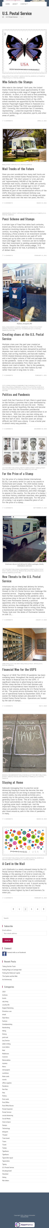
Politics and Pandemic (16, 394)
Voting (12, 330)
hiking (31, 385)
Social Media (22, 389)
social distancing (9, 389)
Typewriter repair (7, 1158)
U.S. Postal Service (17, 78)
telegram (5, 1132)
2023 (3, 992)
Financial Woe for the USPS (19, 669)
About (15, 4)
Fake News (5, 1018)
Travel (31, 776)
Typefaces (5, 1151)
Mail (3, 76)
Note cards (25, 468)
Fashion (4, 1021)
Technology (26, 329)
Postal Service (31, 76)
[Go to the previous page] (13, 909)
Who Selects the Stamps (17, 82)
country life (5, 1005)
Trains (4, 1142)
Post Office (11, 164)
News (18, 327)
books (4, 775)
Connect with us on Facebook (16, 952)
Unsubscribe (24, 1217)
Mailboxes (11, 327)
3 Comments (8, 819)
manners (5, 1057)
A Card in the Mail (13, 863)
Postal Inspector (20, 571)
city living (6, 385)
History (4, 1034)
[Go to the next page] (43, 909)
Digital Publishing (7, 1008)
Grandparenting (15, 775)
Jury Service (6, 1041)
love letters (6, 1047)
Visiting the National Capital (11, 973)
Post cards (19, 76)
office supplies (7, 1083)
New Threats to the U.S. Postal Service (21, 578)
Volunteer (5, 1174)
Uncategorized (7, 1171)
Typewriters (6, 1161)
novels (4, 1080)
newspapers (6, 213)
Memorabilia (6, 1060)
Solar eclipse (6, 1122)
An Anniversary (7, 980)
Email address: (7, 930)
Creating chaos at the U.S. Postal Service (23, 336)
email (14, 385)
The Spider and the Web (9, 976)
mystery (4, 1063)
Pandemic (25, 327)
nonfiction (5, 1073)
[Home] (3, 17)
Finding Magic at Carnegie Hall (12, 970)
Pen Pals (5, 1089)
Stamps (41, 76)
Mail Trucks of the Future (18, 168)
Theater (5, 78)
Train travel (6, 1138)
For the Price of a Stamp (17, 473)
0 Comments (8, 121)
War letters (5, 1181)
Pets (3, 1093)
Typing (4, 1164)
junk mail (5, 663)
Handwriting (23, 385)
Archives (5, 995)
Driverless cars (7, 1011)
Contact (24, 4)
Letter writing (8, 468)
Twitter (4, 1148)
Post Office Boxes (8, 1106)
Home (8, 4)
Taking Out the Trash (9, 966)
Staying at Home (12, 782)
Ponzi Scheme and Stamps (18, 219)
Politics (10, 76)
